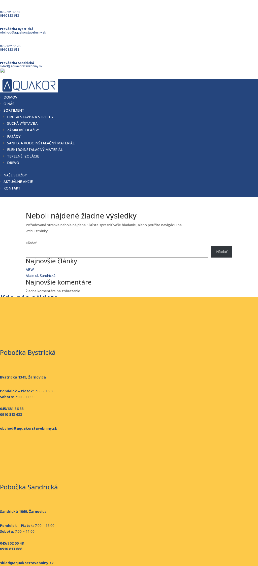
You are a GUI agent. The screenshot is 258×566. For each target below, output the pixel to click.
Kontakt (12, 188)
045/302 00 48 (10, 46)
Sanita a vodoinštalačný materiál (41, 143)
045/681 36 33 (10, 12)
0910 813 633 (9, 15)
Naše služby (15, 175)
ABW (30, 269)
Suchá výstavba (22, 123)
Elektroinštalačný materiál (35, 149)
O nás (9, 103)
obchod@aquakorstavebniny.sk (23, 32)
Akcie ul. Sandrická (40, 275)
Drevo (13, 162)
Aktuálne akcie (18, 181)
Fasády (13, 136)
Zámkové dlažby (23, 130)
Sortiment (14, 110)
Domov (10, 97)
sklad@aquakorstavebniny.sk (21, 66)
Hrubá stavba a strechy (30, 116)
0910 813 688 (9, 49)
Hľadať (31, 242)
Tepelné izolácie (23, 156)
